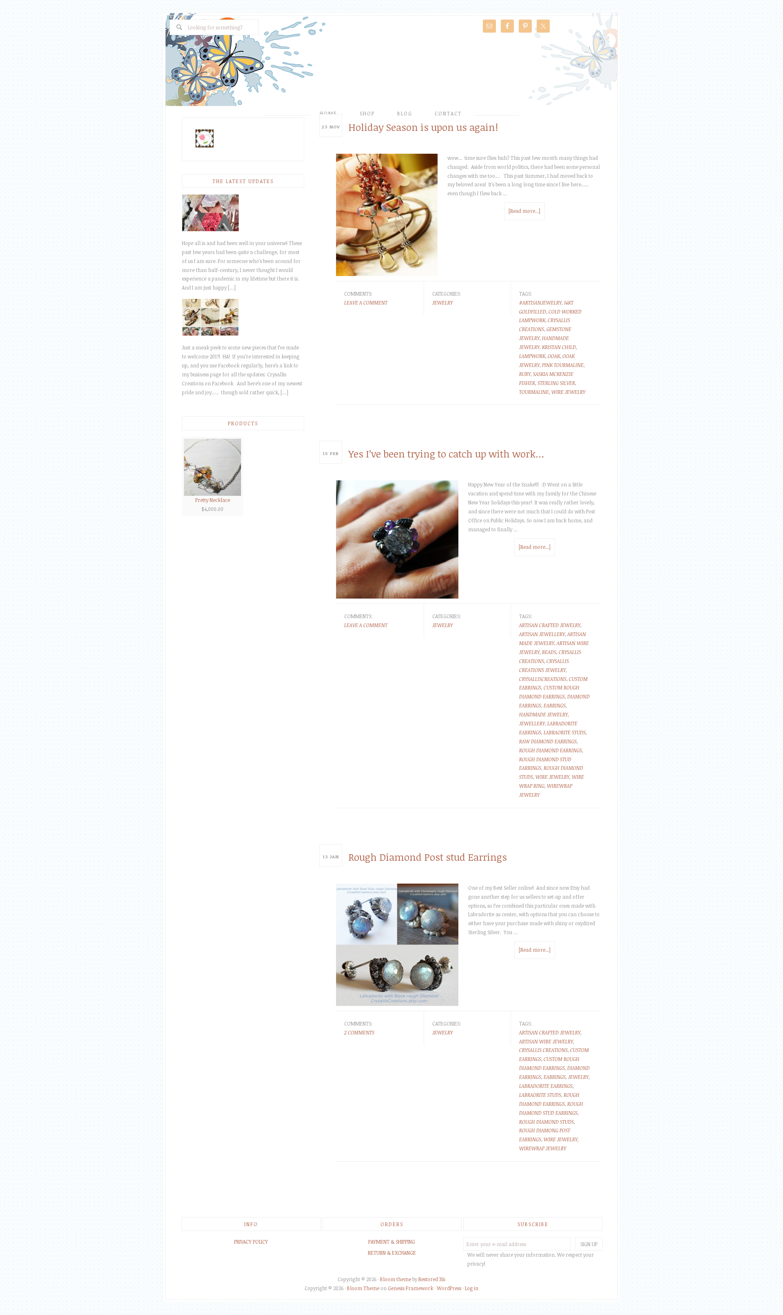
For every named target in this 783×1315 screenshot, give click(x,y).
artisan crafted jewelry (549, 625)
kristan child (559, 347)
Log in (471, 1288)
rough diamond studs (546, 1121)
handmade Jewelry (543, 714)
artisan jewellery (542, 634)
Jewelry (442, 302)
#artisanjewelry (540, 302)
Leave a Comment (365, 302)
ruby (525, 374)
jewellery (532, 723)
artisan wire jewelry (546, 1041)
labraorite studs (565, 732)
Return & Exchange (392, 1252)
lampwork (532, 356)
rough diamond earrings (550, 750)
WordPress (449, 1288)
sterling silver (556, 383)
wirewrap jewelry (542, 1148)
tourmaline (534, 392)
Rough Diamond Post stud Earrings (427, 857)
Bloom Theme (363, 1288)
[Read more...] (524, 211)
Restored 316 (431, 1279)
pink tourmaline (563, 365)
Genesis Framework (410, 1288)
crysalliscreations (542, 679)
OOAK (554, 356)
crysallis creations (543, 1050)
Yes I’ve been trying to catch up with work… (446, 453)
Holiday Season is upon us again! (423, 127)
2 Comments (359, 1032)
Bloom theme (395, 1279)
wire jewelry (568, 392)
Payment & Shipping (391, 1241)
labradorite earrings (546, 1086)
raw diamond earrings (548, 741)
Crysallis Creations (391, 72)
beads (549, 652)
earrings (555, 705)
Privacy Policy (251, 1241)
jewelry (578, 1077)
